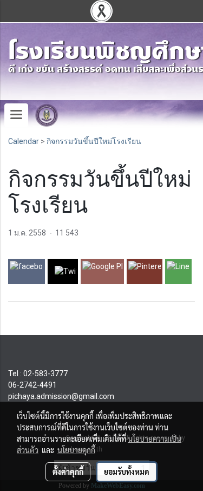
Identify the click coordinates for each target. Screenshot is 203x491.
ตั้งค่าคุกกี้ (68, 471)
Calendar (23, 141)
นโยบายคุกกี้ (76, 450)
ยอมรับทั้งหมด (126, 471)
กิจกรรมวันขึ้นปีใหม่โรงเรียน (94, 141)
